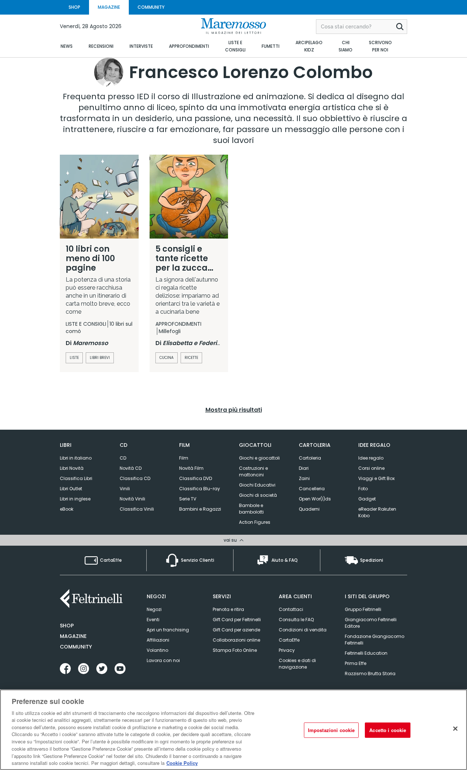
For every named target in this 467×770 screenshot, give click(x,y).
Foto (363, 488)
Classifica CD (135, 478)
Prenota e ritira (228, 609)
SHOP (74, 7)
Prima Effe (355, 663)
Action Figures (254, 522)
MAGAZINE (109, 7)
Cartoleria (310, 458)
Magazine (73, 636)
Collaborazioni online (236, 640)
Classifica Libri (76, 478)
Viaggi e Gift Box (376, 478)
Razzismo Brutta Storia (370, 673)
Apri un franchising (168, 630)
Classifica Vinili (137, 509)
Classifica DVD (195, 478)
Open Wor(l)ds (315, 499)
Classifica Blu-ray (199, 488)
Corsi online (371, 468)
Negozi (154, 609)
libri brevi (100, 357)
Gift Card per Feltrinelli (237, 619)
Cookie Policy (182, 762)
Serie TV (187, 499)
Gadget (367, 499)
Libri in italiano (76, 458)
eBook (66, 509)
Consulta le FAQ (296, 619)
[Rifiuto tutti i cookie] (455, 729)
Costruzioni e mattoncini (253, 471)
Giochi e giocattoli (259, 458)
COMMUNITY (151, 7)
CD (123, 458)
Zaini (304, 478)
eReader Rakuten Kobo (377, 512)
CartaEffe (289, 640)
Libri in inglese (75, 499)
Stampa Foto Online (235, 650)
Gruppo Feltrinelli (363, 609)
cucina (166, 357)
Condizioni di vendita (303, 630)
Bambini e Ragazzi (200, 509)
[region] (233, 729)
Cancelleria (312, 488)
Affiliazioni (158, 640)
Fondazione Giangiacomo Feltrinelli (374, 639)
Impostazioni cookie (331, 730)
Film (183, 458)
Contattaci (291, 609)
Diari (304, 468)
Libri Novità (72, 468)
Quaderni (309, 509)
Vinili (125, 488)
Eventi (153, 619)
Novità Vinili (132, 499)
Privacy (287, 650)
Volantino (157, 650)
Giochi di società (258, 495)
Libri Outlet (71, 488)
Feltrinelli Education (366, 653)
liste (74, 357)
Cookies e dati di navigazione (297, 663)
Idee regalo (370, 458)
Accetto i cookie (387, 730)
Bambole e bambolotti (251, 508)
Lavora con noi (163, 660)
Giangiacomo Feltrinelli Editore (371, 622)
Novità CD (131, 468)
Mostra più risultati (233, 410)
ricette (191, 357)
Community (76, 646)
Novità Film (191, 468)
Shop (67, 625)
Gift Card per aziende (236, 630)
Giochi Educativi (257, 485)
